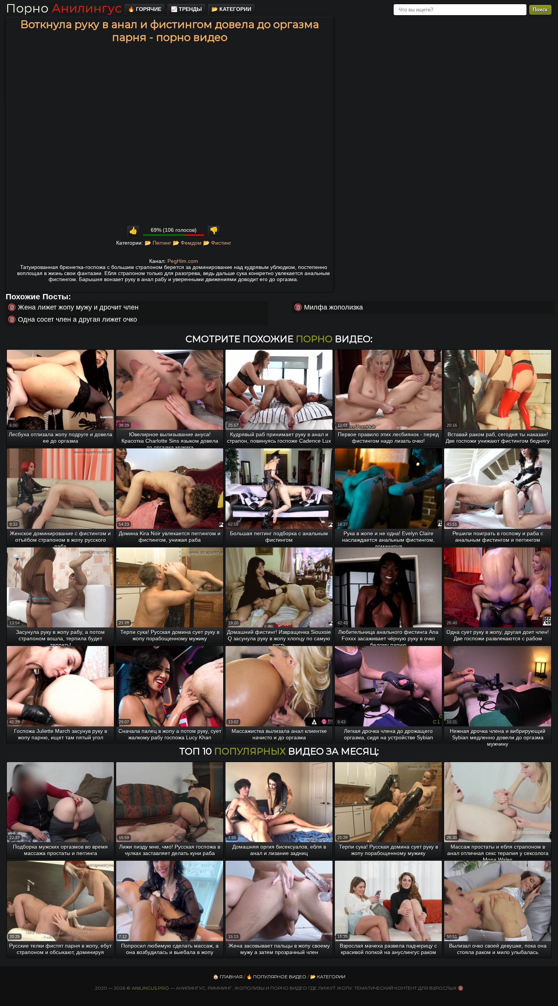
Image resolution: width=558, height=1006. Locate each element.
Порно (63, 8)
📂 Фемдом (187, 243)
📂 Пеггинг (158, 243)
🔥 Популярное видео (276, 976)
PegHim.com (182, 261)
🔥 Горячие (144, 9)
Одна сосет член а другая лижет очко (77, 319)
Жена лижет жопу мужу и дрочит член (78, 307)
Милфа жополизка (333, 307)
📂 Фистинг (217, 243)
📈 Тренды (186, 9)
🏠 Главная (228, 976)
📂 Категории (231, 9)
